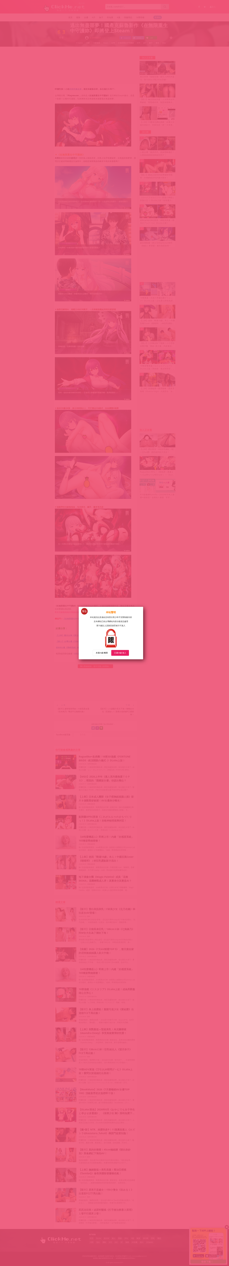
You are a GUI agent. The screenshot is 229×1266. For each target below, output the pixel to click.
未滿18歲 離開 (102, 653)
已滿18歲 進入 (120, 653)
